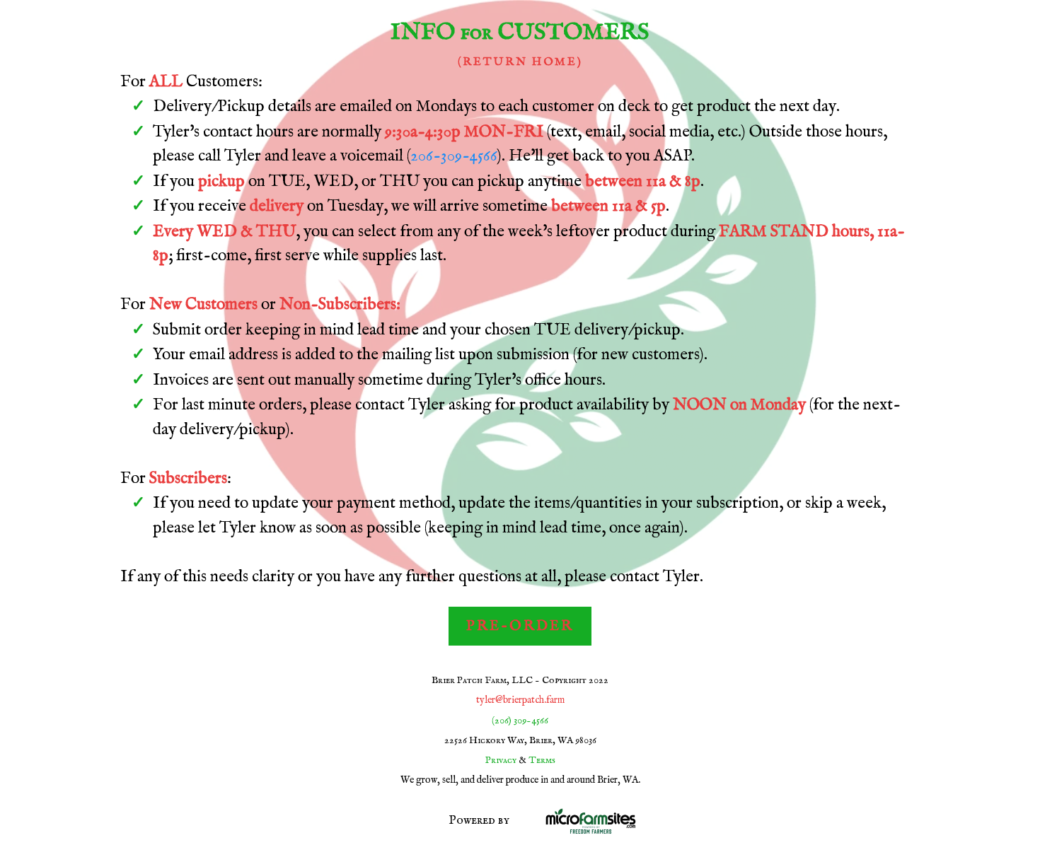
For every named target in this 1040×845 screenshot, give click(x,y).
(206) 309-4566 (520, 720)
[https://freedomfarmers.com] (727, 820)
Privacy (500, 760)
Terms (541, 760)
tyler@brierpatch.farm (520, 700)
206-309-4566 (453, 156)
